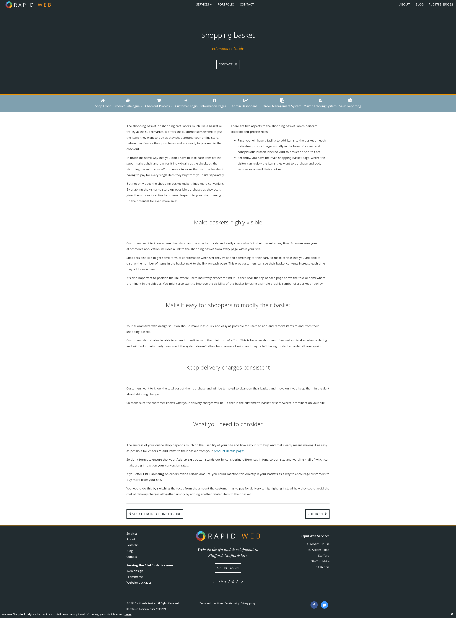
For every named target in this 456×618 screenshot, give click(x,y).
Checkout (316, 514)
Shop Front (103, 106)
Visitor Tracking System (320, 106)
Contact (247, 4)
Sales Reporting (350, 106)
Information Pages (213, 106)
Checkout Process (158, 106)
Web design (134, 571)
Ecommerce (134, 577)
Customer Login (186, 106)
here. (128, 614)
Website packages (139, 583)
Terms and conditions (211, 604)
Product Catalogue (127, 106)
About (404, 4)
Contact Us (228, 64)
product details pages (229, 451)
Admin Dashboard (245, 106)
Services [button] (203, 4)
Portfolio (226, 4)
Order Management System (282, 106)
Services (132, 534)
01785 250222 (442, 4)
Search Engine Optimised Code (156, 514)
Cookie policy (232, 604)
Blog (420, 4)
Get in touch (228, 568)
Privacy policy (248, 604)
